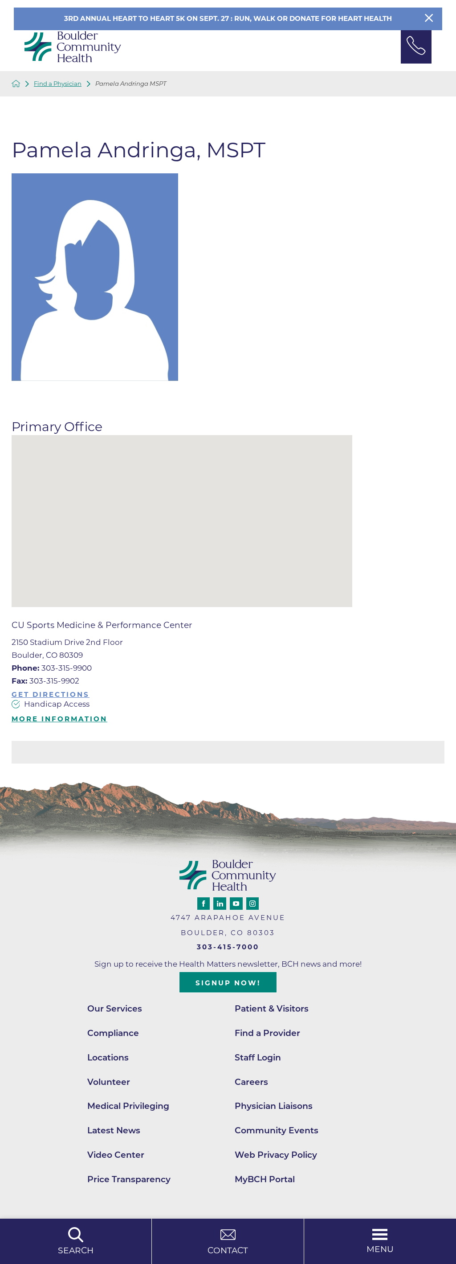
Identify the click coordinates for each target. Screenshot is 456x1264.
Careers (251, 1082)
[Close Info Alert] (428, 18)
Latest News (113, 1130)
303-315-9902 (45, 680)
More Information (59, 719)
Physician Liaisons (274, 1106)
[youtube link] (236, 903)
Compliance (113, 1033)
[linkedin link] (219, 903)
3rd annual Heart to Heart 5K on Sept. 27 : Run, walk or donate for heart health (228, 18)
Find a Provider (267, 1033)
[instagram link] (252, 903)
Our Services (114, 1009)
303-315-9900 (52, 668)
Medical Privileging (128, 1106)
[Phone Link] (416, 47)
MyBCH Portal (265, 1179)
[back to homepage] (16, 83)
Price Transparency (129, 1179)
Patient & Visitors (272, 1009)
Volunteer (108, 1082)
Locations (108, 1057)
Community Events (276, 1130)
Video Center (115, 1155)
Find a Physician (57, 84)
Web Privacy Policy (276, 1155)
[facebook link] (203, 903)
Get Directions (51, 694)
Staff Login (258, 1057)
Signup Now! (228, 983)
